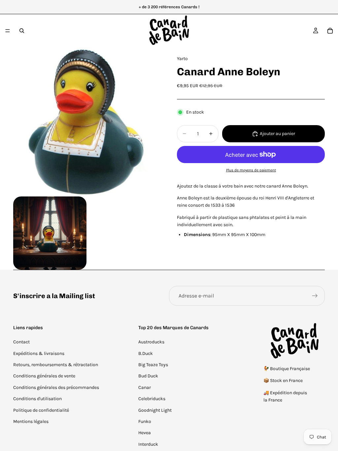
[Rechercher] (22, 30)
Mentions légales (31, 421)
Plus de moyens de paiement (251, 170)
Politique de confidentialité (41, 410)
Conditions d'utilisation (37, 398)
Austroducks (151, 342)
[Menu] (7, 30)
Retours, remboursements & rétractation (55, 364)
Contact (21, 342)
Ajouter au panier (277, 133)
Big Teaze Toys (153, 364)
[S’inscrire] (315, 296)
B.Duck (145, 353)
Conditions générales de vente (44, 376)
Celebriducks (151, 398)
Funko (144, 421)
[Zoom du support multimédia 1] (87, 121)
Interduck (148, 444)
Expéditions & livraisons (38, 353)
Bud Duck (148, 376)
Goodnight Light (155, 410)
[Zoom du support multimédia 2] (49, 233)
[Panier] (330, 30)
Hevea (144, 432)
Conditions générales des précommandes (56, 387)
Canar (144, 387)
